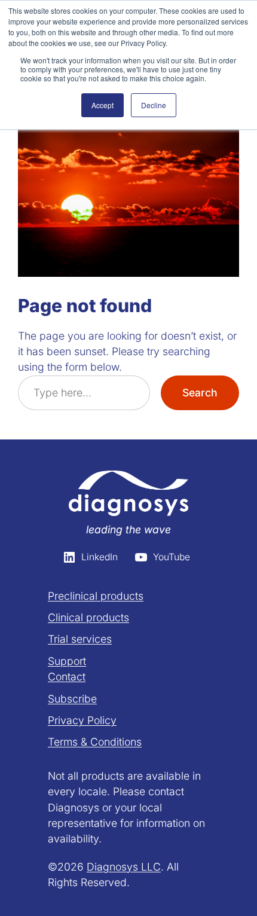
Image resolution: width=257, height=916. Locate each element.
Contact (66, 676)
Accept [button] (102, 105)
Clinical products (88, 617)
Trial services (80, 639)
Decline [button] (153, 105)
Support (67, 661)
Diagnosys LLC (124, 866)
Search (200, 392)
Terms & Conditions (95, 741)
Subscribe (72, 698)
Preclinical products (95, 596)
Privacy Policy (82, 720)
